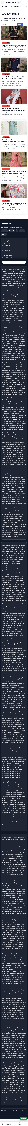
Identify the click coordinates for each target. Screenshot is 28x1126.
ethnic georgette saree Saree (10, 812)
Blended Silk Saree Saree (9, 367)
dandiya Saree (10, 598)
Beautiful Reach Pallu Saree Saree (11, 312)
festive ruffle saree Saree (9, 923)
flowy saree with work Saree (10, 946)
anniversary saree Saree (12, 281)
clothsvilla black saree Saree (18, 532)
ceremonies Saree (14, 505)
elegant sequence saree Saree (14, 726)
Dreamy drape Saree (19, 670)
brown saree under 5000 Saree (14, 485)
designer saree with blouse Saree (15, 647)
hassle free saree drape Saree (14, 1096)
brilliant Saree (16, 470)
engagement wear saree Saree (10, 802)
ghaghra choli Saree (19, 1035)
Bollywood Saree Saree (8, 435)
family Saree (21, 864)
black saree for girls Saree (13, 336)
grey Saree (16, 1067)
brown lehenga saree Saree (13, 479)
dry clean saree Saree (8, 672)
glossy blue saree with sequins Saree (12, 1049)
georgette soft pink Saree (13, 1032)
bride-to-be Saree (7, 470)
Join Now (23, 1119)
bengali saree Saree (11, 314)
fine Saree (8, 934)
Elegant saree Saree (7, 724)
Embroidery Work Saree (9, 796)
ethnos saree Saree (7, 847)
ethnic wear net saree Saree (10, 843)
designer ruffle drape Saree (17, 637)
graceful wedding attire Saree (10, 1061)
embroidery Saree (16, 783)
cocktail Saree (16, 547)
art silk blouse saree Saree (16, 283)
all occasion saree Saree (16, 277)
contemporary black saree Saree (11, 563)
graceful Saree (6, 1059)
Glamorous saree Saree (18, 1047)
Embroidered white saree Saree (11, 775)
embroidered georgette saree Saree (12, 748)
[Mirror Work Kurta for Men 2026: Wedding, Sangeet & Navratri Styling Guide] (14, 96)
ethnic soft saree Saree (8, 837)
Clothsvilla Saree (13, 536)
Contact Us (6, 250)
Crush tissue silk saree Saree (10, 586)
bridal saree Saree (20, 460)
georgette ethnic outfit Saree (14, 979)
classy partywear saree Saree (17, 526)
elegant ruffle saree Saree (9, 719)
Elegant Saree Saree (15, 722)
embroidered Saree (7, 756)
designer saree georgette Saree (15, 643)
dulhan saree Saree (19, 672)
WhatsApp (4, 230)
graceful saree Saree (16, 1059)
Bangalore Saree (16, 295)
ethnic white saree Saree (16, 845)
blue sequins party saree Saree (14, 423)
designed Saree (14, 612)
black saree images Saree (15, 341)
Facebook (11, 230)
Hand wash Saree (10, 1078)
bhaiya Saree (13, 316)
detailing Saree (6, 656)
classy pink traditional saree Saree (11, 528)
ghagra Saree (14, 1037)
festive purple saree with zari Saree (12, 921)
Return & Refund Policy (10, 260)
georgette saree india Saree (18, 1002)
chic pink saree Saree (8, 509)
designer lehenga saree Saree (17, 621)
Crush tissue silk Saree (19, 584)
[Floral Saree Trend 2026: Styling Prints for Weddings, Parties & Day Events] (14, 191)
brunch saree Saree (7, 495)
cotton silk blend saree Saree (10, 575)
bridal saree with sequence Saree (11, 462)
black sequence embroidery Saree (15, 359)
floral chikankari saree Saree (17, 936)
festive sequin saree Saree (16, 928)
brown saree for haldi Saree (13, 481)
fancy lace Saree (13, 870)
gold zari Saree (19, 1051)
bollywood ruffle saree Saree (14, 433)
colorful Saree (13, 551)
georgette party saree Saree (10, 989)
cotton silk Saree (18, 577)
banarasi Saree (15, 291)
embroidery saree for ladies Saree (11, 785)
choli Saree (9, 516)
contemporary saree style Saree (11, 567)
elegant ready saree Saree (16, 717)
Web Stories (6, 245)
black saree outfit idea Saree (14, 345)
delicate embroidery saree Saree (15, 610)
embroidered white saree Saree (11, 773)
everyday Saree (10, 856)
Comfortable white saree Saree (11, 561)
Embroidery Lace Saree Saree (10, 781)
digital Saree (18, 664)
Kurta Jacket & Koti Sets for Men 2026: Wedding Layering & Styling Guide (14, 46)
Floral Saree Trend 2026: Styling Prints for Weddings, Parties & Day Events (14, 204)
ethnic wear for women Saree (14, 841)
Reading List (6, 241)
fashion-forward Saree (12, 893)
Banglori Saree (10, 304)
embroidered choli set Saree (17, 746)
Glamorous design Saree (19, 1039)
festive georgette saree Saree (17, 913)
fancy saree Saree (17, 882)
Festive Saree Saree (15, 925)
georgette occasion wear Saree (14, 987)
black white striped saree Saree (14, 363)
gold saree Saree (10, 1051)
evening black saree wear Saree (11, 849)
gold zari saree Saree (8, 1053)
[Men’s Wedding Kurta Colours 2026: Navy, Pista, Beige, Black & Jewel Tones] (14, 65)
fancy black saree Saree (8, 866)
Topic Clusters (7, 243)
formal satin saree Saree (12, 954)
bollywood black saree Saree (10, 429)
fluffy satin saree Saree (15, 948)
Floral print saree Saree (12, 940)
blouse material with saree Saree (11, 371)
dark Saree (22, 604)
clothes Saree (6, 532)
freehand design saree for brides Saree (13, 958)
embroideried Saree (18, 779)
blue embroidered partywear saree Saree (13, 378)
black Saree (18, 330)
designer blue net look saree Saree (15, 615)
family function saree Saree (10, 864)
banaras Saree (6, 291)
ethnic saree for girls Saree (16, 818)
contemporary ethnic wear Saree (11, 565)
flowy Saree (9, 944)
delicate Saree (6, 612)
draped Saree (9, 670)
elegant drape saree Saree (13, 695)
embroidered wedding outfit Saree (12, 769)
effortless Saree (6, 684)
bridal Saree (15, 458)
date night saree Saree (8, 606)
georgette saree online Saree (10, 1004)
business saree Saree (19, 495)
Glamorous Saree (14, 1045)
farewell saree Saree (8, 884)
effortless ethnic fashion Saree (14, 682)
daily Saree (12, 592)
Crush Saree (9, 584)
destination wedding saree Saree (15, 654)
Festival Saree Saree (11, 905)
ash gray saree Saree (20, 287)
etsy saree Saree (18, 847)
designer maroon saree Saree (10, 623)
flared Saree (15, 934)
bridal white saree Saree (9, 468)
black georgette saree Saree (14, 322)
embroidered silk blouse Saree (10, 767)
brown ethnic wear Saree (13, 476)
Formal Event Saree (7, 950)
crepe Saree (5, 580)
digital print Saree (11, 660)
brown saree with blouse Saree (11, 487)
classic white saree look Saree (10, 524)
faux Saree (9, 903)
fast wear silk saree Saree (13, 895)
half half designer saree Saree (14, 1070)
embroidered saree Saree (18, 759)
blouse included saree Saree (17, 369)
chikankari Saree (6, 515)
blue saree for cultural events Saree (16, 400)
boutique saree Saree (12, 441)
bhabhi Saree (6, 316)
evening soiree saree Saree (9, 853)
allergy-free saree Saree (9, 279)
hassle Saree (5, 1098)
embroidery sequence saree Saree (11, 787)
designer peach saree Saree (13, 631)
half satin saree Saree (8, 1074)
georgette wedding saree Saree (11, 1034)
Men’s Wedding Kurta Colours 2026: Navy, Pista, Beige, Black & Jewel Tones (13, 77)
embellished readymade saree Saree (12, 734)
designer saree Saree (8, 645)
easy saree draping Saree (18, 678)
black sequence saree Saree (10, 361)
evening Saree (19, 851)
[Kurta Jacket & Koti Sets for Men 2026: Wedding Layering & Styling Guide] (14, 33)
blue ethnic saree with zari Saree (11, 380)
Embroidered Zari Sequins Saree (11, 777)
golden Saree (18, 1053)
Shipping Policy (7, 257)
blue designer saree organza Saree (15, 376)
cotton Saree (18, 573)
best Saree (20, 314)
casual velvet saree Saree (13, 499)
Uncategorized (6, 42)
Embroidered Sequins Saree (17, 765)
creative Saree (19, 578)
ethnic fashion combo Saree (13, 806)
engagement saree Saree (13, 800)
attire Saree (5, 289)
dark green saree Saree (12, 604)
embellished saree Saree (9, 736)
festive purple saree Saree (15, 919)
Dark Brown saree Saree (16, 600)
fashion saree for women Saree (14, 888)
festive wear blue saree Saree (10, 930)
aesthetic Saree (14, 271)
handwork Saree (10, 1094)
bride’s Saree (19, 468)
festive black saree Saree (9, 909)
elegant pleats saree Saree (9, 711)
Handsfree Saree (20, 1086)
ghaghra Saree (6, 1037)
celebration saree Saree (8, 501)
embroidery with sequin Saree (14, 794)
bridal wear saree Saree (15, 466)
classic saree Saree (17, 522)
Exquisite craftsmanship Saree (14, 862)
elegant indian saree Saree (9, 703)
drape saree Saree (11, 668)
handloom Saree (10, 1086)
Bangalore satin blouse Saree (10, 297)
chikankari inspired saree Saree (14, 513)
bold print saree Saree (16, 427)
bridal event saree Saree (16, 450)
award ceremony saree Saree (17, 289)
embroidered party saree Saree (11, 750)
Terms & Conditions (9, 255)
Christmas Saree (6, 520)
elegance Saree (15, 684)
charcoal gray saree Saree (16, 507)
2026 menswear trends (17, 6)
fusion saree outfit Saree (13, 973)
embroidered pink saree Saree (10, 752)
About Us (6, 248)
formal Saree (9, 952)
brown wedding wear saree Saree (15, 493)
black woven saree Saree (9, 365)
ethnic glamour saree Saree (17, 814)
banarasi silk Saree (14, 293)
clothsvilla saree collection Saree (11, 545)
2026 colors (5, 6)
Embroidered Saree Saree (9, 761)
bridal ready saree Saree (12, 456)
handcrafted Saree (11, 1082)
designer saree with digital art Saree (12, 648)
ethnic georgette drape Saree (17, 810)
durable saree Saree (7, 674)
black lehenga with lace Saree (10, 328)
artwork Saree (10, 287)
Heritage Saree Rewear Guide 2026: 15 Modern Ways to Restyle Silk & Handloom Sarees (14, 172)
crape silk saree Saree (8, 578)
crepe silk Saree (13, 580)
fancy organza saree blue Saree (11, 874)
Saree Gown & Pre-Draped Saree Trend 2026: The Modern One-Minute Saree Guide (13, 141)
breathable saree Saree (8, 446)
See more (14, 262)
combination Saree (11, 553)
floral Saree (17, 942)
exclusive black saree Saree (13, 858)
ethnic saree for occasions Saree (11, 820)
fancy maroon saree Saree (16, 872)
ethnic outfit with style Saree (10, 816)
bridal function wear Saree (9, 452)
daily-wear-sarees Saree (15, 594)
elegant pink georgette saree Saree (16, 709)
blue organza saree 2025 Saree (14, 388)
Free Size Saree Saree (15, 956)
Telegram (22, 230)
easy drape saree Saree (12, 676)
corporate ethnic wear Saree (14, 571)
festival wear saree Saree (16, 907)
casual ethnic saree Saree (9, 497)
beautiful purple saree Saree (14, 310)
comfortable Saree (19, 555)
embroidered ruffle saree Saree (11, 754)
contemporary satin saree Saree (11, 569)
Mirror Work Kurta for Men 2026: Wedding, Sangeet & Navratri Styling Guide (13, 109)
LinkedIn (4, 234)
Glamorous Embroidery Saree (10, 1041)
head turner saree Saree (16, 1098)
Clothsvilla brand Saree (8, 534)
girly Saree (9, 1039)
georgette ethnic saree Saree (10, 981)
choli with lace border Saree (13, 518)
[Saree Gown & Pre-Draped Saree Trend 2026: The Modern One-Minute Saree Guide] (14, 128)
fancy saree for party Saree (13, 880)
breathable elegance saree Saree (15, 444)
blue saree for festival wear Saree (11, 402)
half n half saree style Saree (16, 1072)
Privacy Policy (7, 253)
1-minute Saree (6, 269)
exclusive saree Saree (8, 860)
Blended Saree (20, 365)
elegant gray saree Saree (17, 701)
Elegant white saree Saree (13, 732)
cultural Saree (13, 588)
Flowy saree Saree (17, 944)
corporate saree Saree (8, 573)
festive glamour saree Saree (10, 915)
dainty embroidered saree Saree (11, 596)
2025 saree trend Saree (17, 269)
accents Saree (6, 271)
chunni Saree (15, 520)
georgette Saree (13, 993)
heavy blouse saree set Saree (10, 1100)
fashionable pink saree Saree (10, 890)
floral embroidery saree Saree (10, 938)
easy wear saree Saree (8, 680)
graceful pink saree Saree (16, 1057)
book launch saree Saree (13, 439)
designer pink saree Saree (9, 633)
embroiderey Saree (7, 779)
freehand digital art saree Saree (11, 960)
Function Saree (10, 971)
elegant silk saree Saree (8, 728)
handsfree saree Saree (8, 1088)
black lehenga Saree (18, 326)
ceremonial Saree (14, 503)
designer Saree (6, 639)
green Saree (17, 1065)
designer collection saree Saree (11, 617)
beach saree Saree (14, 306)
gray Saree (14, 1063)
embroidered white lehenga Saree (11, 771)
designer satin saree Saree (9, 650)
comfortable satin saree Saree (14, 559)
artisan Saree (11, 285)
